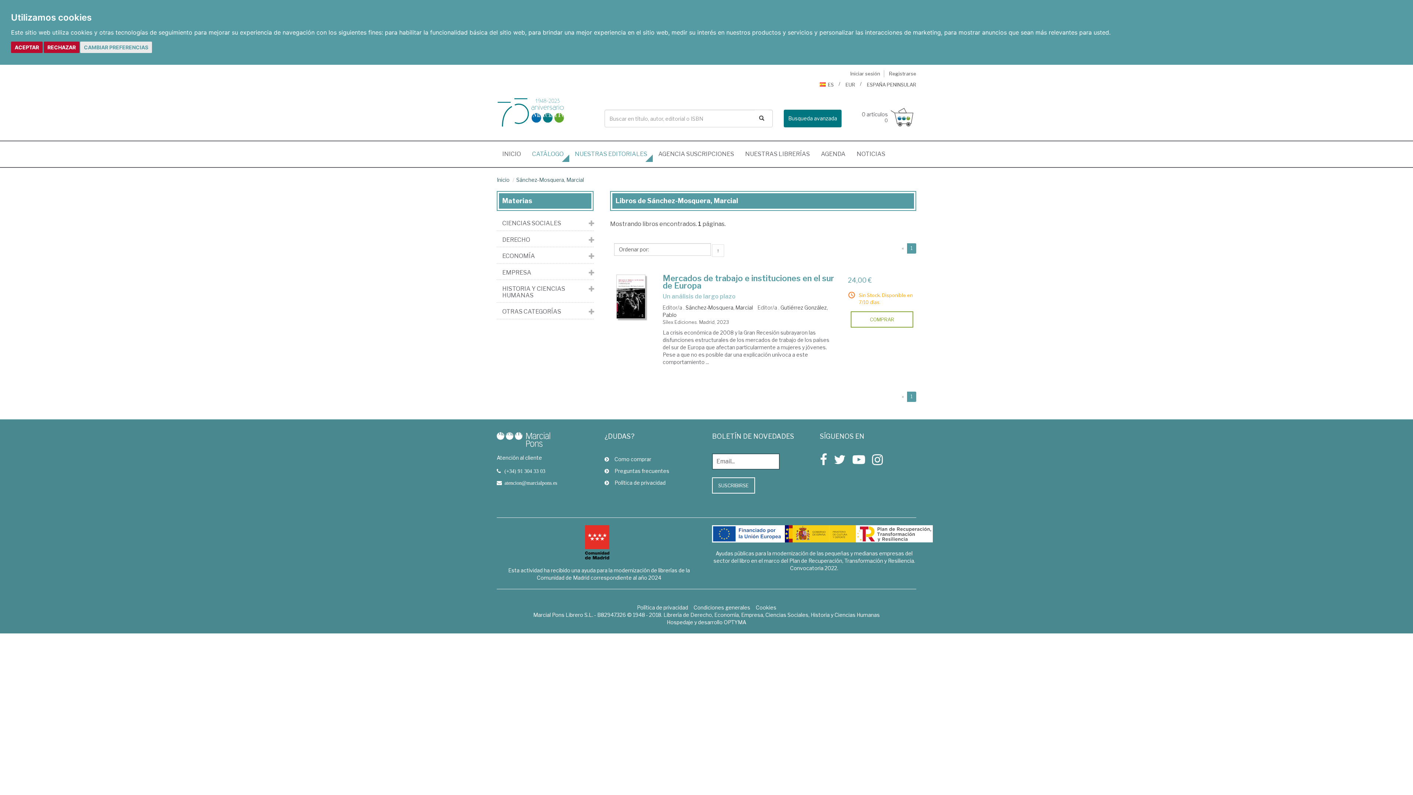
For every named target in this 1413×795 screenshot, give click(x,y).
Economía (518, 256)
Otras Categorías (531, 311)
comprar (882, 319)
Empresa (516, 272)
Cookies (766, 607)
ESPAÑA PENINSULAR (891, 85)
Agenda (833, 154)
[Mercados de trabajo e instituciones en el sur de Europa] (631, 297)
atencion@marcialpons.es (530, 482)
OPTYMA (735, 622)
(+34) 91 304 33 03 (524, 471)
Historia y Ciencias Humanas (533, 292)
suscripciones (696, 154)
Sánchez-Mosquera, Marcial (550, 180)
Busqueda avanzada (812, 118)
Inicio (514, 154)
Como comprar (633, 459)
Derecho (516, 240)
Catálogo (548, 154)
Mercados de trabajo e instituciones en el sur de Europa (748, 281)
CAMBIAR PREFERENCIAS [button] (116, 47)
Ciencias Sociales (531, 223)
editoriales (611, 154)
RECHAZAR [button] (61, 47)
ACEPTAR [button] (27, 47)
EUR (850, 85)
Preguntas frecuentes (642, 471)
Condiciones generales (722, 607)
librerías (777, 154)
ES (831, 85)
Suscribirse (733, 485)
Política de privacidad (640, 483)
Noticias (871, 154)
